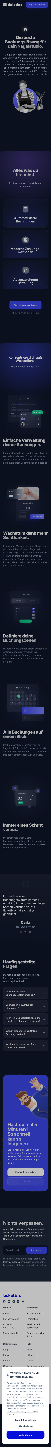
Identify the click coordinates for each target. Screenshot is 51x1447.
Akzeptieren (25, 1435)
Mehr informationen (25, 1420)
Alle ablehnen (25, 1426)
